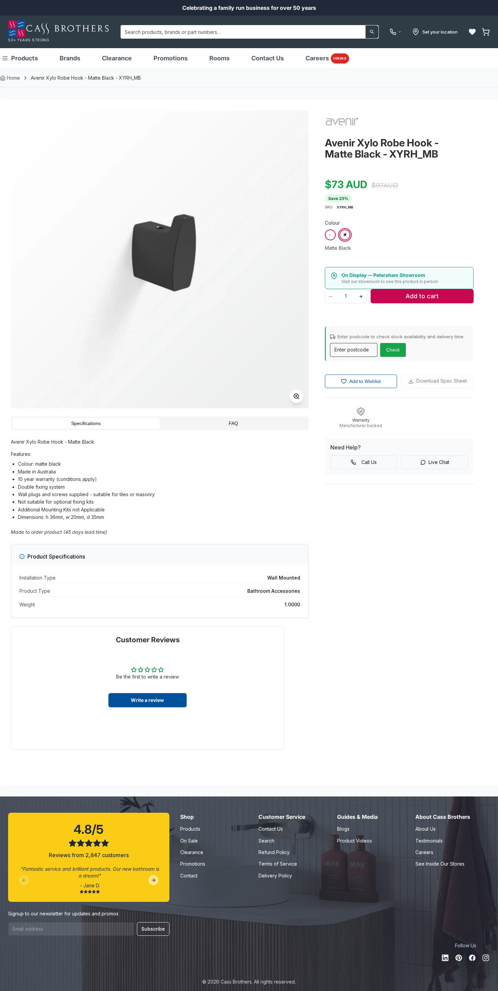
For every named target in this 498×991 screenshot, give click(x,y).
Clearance (117, 58)
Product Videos (354, 841)
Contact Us (267, 58)
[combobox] (250, 32)
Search (266, 841)
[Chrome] (330, 234)
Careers (326, 58)
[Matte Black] (344, 234)
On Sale (189, 841)
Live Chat (439, 462)
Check (393, 349)
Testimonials (429, 841)
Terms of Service (277, 864)
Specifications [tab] (86, 423)
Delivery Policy (275, 875)
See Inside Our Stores (439, 864)
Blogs (343, 829)
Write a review (147, 700)
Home (13, 78)
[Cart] (486, 32)
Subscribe (153, 929)
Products (24, 58)
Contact (189, 875)
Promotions (170, 58)
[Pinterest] (459, 958)
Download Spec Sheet (441, 381)
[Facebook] (472, 958)
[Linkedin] (445, 958)
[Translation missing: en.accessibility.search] (372, 31)
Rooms (219, 58)
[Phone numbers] (396, 31)
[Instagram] (486, 958)
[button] (472, 32)
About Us (425, 829)
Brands (70, 58)
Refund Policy (274, 852)
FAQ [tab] (233, 423)
